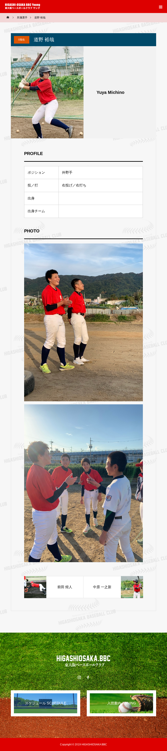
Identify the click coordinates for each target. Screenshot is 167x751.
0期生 (21, 39)
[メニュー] (160, 6)
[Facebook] (88, 677)
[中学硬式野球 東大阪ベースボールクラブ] (83, 661)
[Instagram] (79, 677)
